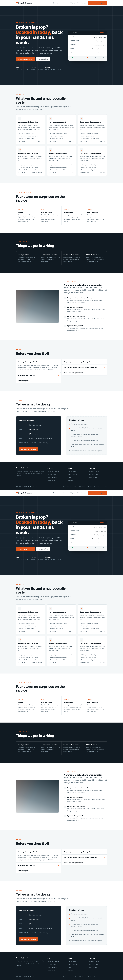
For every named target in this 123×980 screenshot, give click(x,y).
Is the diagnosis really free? (27, 375)
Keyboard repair (52, 474)
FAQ (78, 3)
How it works (64, 3)
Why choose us (72, 474)
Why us (72, 3)
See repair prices (43, 59)
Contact (83, 3)
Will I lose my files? (24, 380)
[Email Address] (34, 434)
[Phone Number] (34, 429)
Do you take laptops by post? (73, 373)
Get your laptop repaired (97, 3)
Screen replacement (53, 471)
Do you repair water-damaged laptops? (77, 362)
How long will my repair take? (27, 362)
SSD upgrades (52, 480)
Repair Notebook (25, 3)
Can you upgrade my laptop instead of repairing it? (80, 367)
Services (55, 3)
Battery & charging (53, 477)
